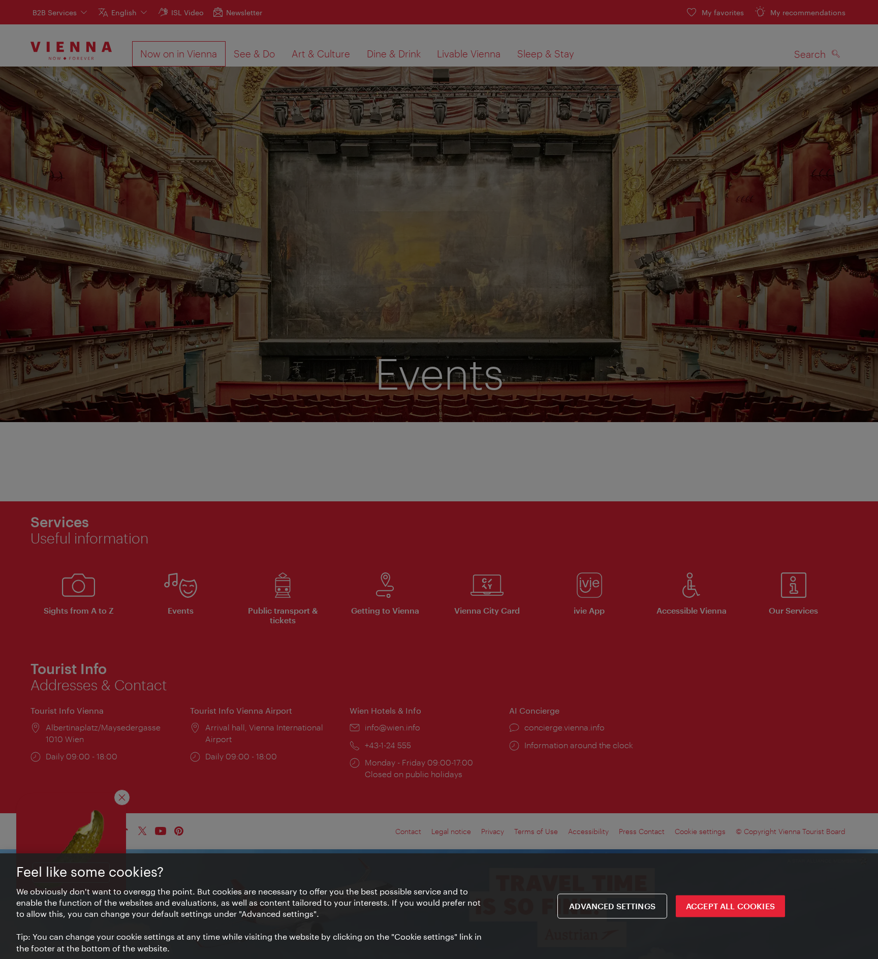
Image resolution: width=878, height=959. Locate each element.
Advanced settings (612, 906)
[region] (439, 906)
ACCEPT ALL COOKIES (730, 906)
